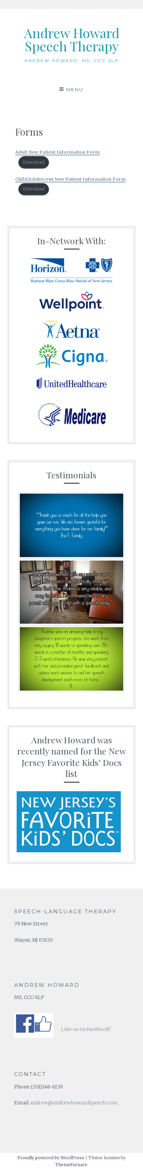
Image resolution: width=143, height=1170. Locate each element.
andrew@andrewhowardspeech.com (74, 1103)
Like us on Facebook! (85, 1029)
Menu (75, 89)
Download (33, 162)
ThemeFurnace (71, 1164)
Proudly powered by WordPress (50, 1157)
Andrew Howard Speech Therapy (71, 39)
